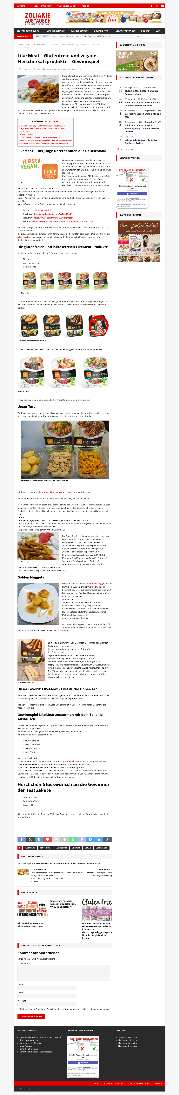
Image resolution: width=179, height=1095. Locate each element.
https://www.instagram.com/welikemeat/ (53, 217)
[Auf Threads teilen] (107, 839)
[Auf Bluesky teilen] (99, 839)
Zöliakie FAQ (101, 31)
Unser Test (24, 131)
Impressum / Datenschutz (41, 6)
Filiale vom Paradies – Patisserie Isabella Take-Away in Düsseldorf (63, 903)
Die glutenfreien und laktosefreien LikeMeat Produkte (42, 128)
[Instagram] (157, 5)
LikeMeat (76, 848)
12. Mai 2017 (26, 69)
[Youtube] (162, 5)
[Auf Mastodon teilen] (81, 839)
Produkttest (61, 69)
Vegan (88, 848)
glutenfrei (45, 848)
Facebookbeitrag (70, 761)
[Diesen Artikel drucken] (64, 839)
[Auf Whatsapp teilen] (73, 839)
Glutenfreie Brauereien (127, 1046)
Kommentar (23, 963)
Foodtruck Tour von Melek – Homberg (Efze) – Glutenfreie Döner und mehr (142, 128)
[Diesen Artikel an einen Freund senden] (56, 839)
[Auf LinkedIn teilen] (39, 839)
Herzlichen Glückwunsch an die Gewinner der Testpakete (43, 143)
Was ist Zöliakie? (56, 31)
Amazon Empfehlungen (66, 6)
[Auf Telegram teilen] (90, 839)
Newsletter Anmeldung (127, 1037)
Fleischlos (30, 848)
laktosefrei (61, 848)
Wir (158, 31)
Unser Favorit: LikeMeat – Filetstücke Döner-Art (39, 137)
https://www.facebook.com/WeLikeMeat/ (52, 214)
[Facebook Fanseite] (151, 5)
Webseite (21, 1000)
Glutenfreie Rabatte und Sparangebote (36, 1052)
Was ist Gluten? (80, 31)
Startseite (21, 6)
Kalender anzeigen (125, 149)
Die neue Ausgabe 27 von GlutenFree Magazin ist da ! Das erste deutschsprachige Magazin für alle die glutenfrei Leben (97, 931)
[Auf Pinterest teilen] (47, 839)
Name (20, 984)
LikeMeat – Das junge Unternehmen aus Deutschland (42, 126)
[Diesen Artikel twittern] (30, 839)
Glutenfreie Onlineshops (128, 1040)
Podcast (145, 31)
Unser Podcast (26, 1046)
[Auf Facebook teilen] (21, 839)
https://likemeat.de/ (41, 210)
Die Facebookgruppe (28, 31)
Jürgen (38, 69)
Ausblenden (54, 121)
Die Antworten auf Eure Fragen (32, 1043)
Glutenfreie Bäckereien (127, 1043)
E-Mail (20, 992)
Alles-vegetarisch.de (27, 237)
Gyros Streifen (74, 492)
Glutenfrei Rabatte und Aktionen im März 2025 (30, 925)
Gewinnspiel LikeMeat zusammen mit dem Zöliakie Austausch (45, 140)
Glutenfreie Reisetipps (29, 1049)
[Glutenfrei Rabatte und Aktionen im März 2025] (32, 909)
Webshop (85, 6)
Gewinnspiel (51, 69)
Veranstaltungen (126, 31)
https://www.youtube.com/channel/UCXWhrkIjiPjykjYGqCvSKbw (62, 221)
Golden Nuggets (26, 134)
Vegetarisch (101, 848)
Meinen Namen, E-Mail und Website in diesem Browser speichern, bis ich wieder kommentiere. (65, 1009)
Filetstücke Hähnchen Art (50, 492)
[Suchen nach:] (148, 36)
